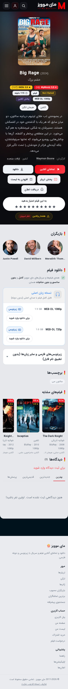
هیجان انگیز (28, 107)
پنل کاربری (60, 617)
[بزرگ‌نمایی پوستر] (34, 41)
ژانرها (62, 584)
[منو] (6, 5)
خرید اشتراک (58, 635)
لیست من (60, 629)
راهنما (62, 656)
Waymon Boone (45, 159)
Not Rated (48, 93)
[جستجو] (23, 5)
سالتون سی (57, 381)
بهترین (59, 477)
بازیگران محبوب (57, 590)
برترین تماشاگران (56, 596)
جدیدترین (45, 477)
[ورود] (15, 5)
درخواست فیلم (58, 641)
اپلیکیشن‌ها (59, 662)
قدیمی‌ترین (28, 477)
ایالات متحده (13, 159)
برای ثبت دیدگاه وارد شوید (49, 468)
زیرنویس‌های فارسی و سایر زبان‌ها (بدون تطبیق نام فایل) (37, 356)
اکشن (43, 107)
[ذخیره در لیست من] (46, 402)
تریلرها (61, 572)
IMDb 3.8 (21, 87)
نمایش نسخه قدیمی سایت (34, 684)
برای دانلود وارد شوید (19, 318)
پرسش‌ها (12, 477)
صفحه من (60, 623)
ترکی (63, 578)
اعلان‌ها (61, 668)
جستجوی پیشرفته (56, 602)
